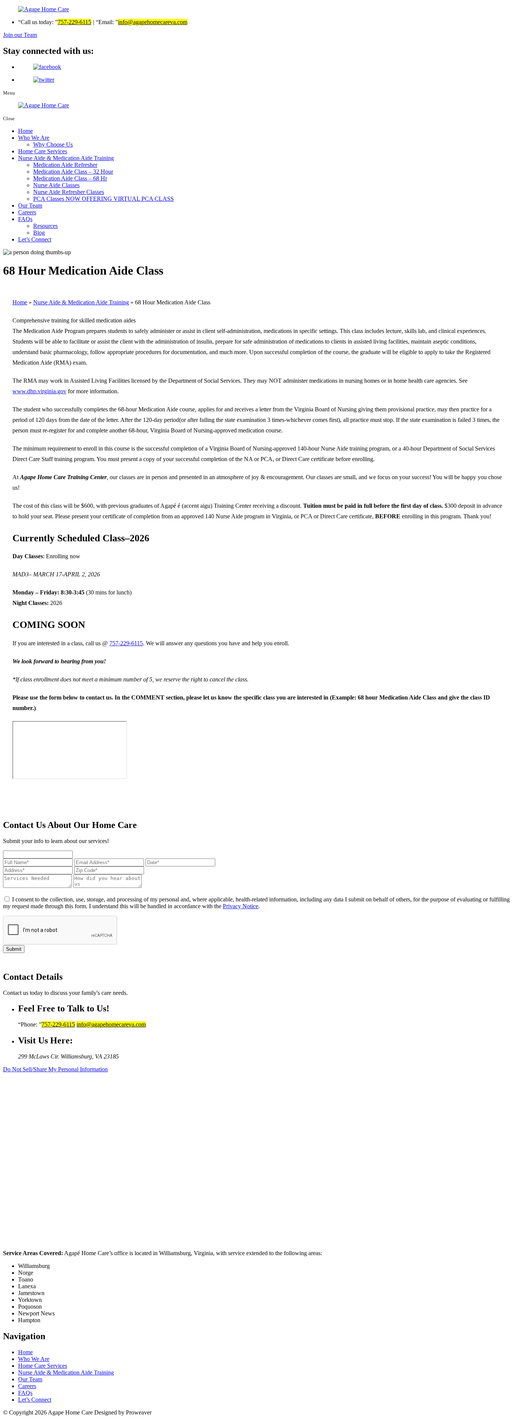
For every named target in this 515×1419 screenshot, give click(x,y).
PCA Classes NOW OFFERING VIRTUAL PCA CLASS (103, 199)
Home (25, 131)
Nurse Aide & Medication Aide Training (66, 158)
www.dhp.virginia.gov (39, 391)
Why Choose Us (53, 144)
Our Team (30, 205)
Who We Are (33, 137)
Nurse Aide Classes (56, 185)
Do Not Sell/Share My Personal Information (55, 1069)
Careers (27, 212)
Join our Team (20, 35)
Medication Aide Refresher (65, 165)
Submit (13, 949)
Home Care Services (42, 151)
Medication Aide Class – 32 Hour (73, 171)
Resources (45, 226)
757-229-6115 (126, 643)
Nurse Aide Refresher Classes (68, 192)
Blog (39, 232)
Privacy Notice (240, 906)
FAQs (25, 219)
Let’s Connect (34, 239)
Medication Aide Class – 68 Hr (70, 178)
